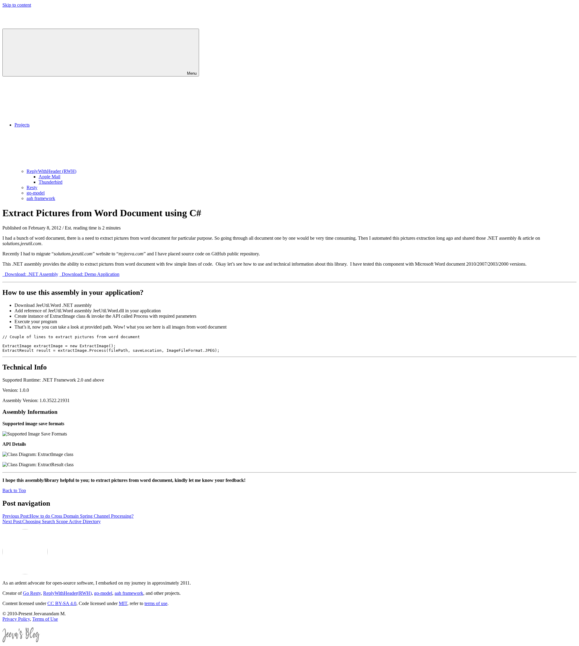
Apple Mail (49, 176)
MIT (123, 603)
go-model (36, 192)
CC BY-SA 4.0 (61, 603)
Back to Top (14, 490)
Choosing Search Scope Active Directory (51, 521)
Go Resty (32, 593)
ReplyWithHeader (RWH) (51, 171)
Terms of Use (45, 619)
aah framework (41, 198)
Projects (22, 124)
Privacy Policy (16, 619)
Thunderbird (50, 182)
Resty (32, 187)
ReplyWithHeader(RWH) (67, 593)
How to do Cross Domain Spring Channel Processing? (68, 516)
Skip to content (16, 5)
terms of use (155, 603)
